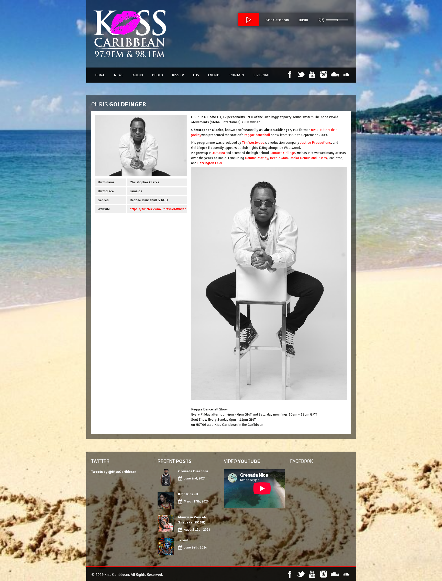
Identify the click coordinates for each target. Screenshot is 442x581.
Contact (237, 75)
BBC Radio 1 (320, 130)
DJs (196, 75)
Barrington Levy (209, 163)
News (119, 75)
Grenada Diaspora (193, 471)
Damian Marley (256, 158)
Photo (157, 75)
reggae (249, 135)
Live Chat (261, 75)
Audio (137, 75)
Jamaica (218, 153)
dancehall (263, 135)
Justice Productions (315, 142)
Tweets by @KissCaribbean (113, 472)
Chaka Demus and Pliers (308, 158)
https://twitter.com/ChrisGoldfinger (158, 209)
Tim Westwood (253, 142)
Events (214, 75)
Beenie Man (279, 158)
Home (100, 75)
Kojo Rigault (188, 494)
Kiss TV (178, 75)
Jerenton (185, 540)
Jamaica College (282, 153)
